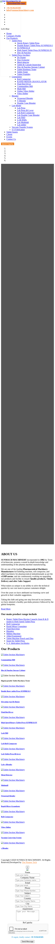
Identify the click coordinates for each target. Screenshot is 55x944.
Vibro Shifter (22, 93)
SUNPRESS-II (23, 48)
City (27, 903)
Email (27, 883)
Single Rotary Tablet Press (28, 43)
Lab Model (16, 105)
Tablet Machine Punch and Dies (19, 638)
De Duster (21, 57)
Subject (27, 893)
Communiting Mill (25, 86)
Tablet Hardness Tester (26, 69)
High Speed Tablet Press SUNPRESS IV (34, 50)
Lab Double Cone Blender (28, 115)
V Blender (21, 101)
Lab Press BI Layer (25, 110)
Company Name (27, 877)
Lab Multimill (23, 122)
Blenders (10, 631)
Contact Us (11, 139)
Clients (9, 134)
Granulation (17, 77)
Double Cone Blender (26, 103)
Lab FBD (21, 117)
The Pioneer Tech (29, 862)
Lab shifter (21, 125)
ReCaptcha (27, 922)
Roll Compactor (13, 624)
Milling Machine (13, 633)
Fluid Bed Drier (13, 629)
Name (27, 872)
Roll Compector (24, 79)
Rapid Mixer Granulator (16, 626)
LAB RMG (22, 120)
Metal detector (23, 62)
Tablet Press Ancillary (21, 55)
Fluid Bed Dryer (24, 84)
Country (27, 898)
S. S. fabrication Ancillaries (17, 643)
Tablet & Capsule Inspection (29, 65)
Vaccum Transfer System (22, 127)
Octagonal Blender (25, 98)
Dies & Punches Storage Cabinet (31, 67)
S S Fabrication (18, 129)
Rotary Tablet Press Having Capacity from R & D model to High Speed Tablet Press (27, 620)
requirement (28, 909)
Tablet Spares (12, 132)
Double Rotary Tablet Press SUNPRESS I (35, 45)
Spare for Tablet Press (15, 641)
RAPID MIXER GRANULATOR (32, 81)
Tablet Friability (23, 74)
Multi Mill (21, 89)
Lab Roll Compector (25, 113)
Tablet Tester (22, 72)
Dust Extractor (23, 60)
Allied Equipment (13, 636)
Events (9, 137)
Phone (27, 888)
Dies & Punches (24, 53)
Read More (6, 609)
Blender (15, 96)
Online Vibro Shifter (25, 91)
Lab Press (21, 108)
